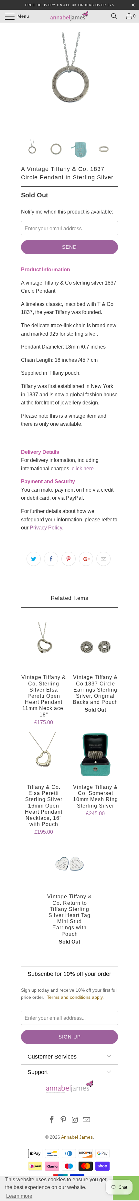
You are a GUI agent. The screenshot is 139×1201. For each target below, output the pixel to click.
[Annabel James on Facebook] (52, 1120)
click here (83, 468)
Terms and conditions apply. (75, 997)
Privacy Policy (46, 527)
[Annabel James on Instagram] (75, 1120)
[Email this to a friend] (103, 559)
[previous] (27, 80)
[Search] (116, 16)
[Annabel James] (69, 16)
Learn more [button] (19, 1196)
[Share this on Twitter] (34, 559)
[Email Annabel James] (86, 1120)
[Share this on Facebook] (51, 559)
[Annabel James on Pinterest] (63, 1120)
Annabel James (77, 1137)
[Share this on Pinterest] (68, 559)
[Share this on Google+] (86, 559)
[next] (111, 80)
